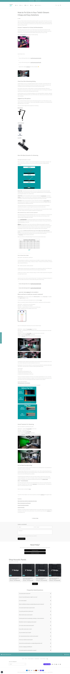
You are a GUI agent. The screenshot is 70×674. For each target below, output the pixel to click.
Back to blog (35, 518)
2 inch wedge (29, 329)
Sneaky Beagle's (23, 34)
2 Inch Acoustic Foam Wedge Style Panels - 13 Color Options (28, 578)
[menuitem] (16, 5)
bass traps (21, 234)
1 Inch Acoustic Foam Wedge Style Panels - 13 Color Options (14, 578)
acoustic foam (43, 195)
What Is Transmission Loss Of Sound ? (24, 503)
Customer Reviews (43, 658)
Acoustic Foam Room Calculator (23, 505)
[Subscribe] (25, 664)
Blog (47, 658)
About (26, 658)
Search (23, 658)
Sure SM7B (19, 137)
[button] (56, 5)
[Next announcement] (61, 1)
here (41, 300)
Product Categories (31, 658)
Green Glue (35, 484)
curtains (19, 197)
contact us (28, 66)
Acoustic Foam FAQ (21, 507)
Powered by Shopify (25, 672)
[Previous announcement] (9, 1)
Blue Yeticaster (20, 107)
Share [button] (19, 18)
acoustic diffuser (46, 200)
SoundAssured (21, 672)
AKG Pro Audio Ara (21, 122)
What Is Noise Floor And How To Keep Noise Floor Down (27, 501)
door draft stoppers (24, 480)
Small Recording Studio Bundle (36, 58)
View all (35, 583)
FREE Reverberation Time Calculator (24, 382)
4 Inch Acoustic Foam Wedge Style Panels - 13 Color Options (54, 578)
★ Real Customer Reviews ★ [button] (0, 338)
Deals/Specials (37, 658)
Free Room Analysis (35, 550)
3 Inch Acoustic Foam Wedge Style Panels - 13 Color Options (41, 578)
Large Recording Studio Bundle (35, 62)
